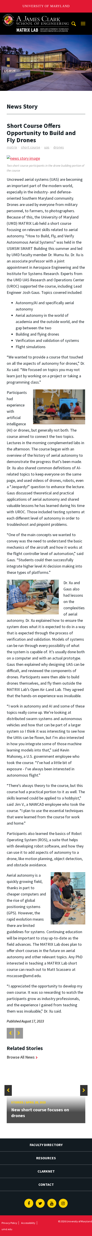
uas (46, 147)
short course (30, 147)
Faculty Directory (46, 1144)
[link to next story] (18, 1033)
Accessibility (28, 1223)
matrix (12, 147)
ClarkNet (46, 1171)
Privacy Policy (9, 1223)
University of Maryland (46, 6)
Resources (46, 1158)
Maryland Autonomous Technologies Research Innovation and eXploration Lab (36, 16)
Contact (46, 1184)
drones (58, 147)
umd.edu (7, 1229)
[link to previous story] (10, 1033)
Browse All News (21, 1057)
